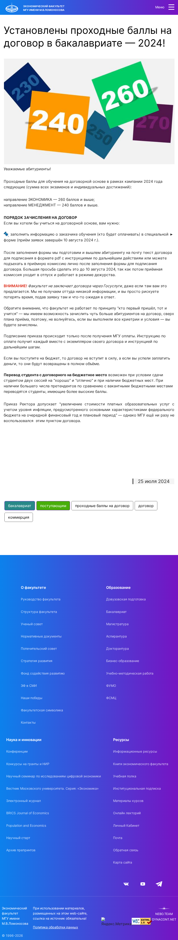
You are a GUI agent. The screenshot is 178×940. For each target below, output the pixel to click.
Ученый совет (32, 624)
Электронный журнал (23, 801)
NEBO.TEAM (164, 914)
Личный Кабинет (126, 825)
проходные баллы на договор (102, 505)
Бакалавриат (116, 612)
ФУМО (111, 686)
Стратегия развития (36, 661)
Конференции (17, 751)
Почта (117, 838)
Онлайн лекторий (127, 813)
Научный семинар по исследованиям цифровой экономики (53, 776)
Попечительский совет (39, 648)
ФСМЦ (111, 698)
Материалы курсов (128, 801)
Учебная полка (124, 776)
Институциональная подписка (137, 788)
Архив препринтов (20, 850)
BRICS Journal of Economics (27, 813)
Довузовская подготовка (126, 599)
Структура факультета (39, 612)
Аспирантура (116, 636)
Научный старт (18, 838)
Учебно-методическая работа (129, 673)
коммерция (18, 517)
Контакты (28, 722)
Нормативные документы (41, 636)
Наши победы (31, 698)
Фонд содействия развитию (43, 673)
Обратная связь (125, 850)
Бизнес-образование (122, 661)
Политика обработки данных (55, 927)
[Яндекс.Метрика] (116, 922)
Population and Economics (26, 825)
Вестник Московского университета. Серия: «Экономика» (52, 788)
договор (146, 505)
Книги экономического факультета (140, 764)
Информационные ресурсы (135, 751)
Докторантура (117, 648)
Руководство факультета (40, 599)
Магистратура (117, 624)
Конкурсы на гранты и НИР (27, 764)
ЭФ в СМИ (29, 686)
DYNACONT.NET (164, 919)
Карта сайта (122, 862)
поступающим (53, 505)
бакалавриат (19, 505)
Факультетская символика (42, 710)
